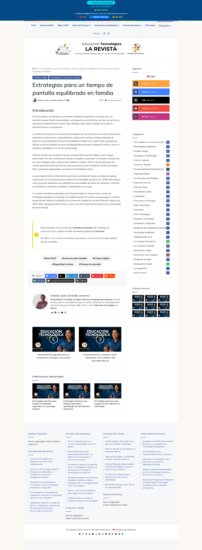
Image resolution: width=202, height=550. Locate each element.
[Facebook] (55, 312)
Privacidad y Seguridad (144, 223)
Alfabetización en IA (143, 237)
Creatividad (139, 196)
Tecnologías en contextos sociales (55, 69)
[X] (58, 312)
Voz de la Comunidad (101, 7)
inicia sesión (57, 238)
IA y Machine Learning (144, 246)
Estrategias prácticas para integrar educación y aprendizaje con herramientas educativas (76, 405)
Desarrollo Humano (142, 183)
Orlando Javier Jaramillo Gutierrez (51, 100)
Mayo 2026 (63, 25)
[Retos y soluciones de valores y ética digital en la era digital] (164, 313)
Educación (139, 210)
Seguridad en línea (64, 264)
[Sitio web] (52, 312)
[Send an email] (68, 100)
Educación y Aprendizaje (145, 155)
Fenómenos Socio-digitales (146, 255)
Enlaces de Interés (131, 25)
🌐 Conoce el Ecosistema (101, 3)
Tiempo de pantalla (90, 264)
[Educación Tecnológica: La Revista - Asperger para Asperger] (101, 49)
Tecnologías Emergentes (145, 241)
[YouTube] (62, 312)
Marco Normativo (142, 205)
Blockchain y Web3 (142, 250)
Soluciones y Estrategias (106, 25)
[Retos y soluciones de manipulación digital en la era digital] (164, 306)
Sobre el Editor (47, 25)
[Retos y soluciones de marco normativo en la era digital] (138, 313)
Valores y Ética (140, 187)
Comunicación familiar (75, 258)
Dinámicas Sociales (142, 259)
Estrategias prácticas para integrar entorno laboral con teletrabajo (107, 404)
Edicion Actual (140, 273)
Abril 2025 (50, 258)
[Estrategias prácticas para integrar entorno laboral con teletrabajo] (107, 390)
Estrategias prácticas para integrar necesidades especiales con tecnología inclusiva (44, 405)
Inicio (33, 25)
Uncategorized (140, 268)
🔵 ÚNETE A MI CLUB (99, 17)
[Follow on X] (66, 100)
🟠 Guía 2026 (117, 17)
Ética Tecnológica (142, 214)
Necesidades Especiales (145, 146)
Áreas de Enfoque (80, 25)
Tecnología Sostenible (144, 232)
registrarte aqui (48, 231)
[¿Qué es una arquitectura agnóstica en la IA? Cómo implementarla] (151, 306)
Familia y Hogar (78, 69)
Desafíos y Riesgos (142, 165)
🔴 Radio (82, 17)
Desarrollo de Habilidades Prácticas (150, 228)
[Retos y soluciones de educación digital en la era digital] (151, 313)
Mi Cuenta (150, 25)
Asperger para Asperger (125, 530)
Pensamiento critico (143, 191)
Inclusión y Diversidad (144, 219)
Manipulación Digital (143, 264)
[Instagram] (65, 312)
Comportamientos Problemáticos (149, 169)
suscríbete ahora (96, 238)
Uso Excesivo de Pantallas (146, 178)
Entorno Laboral (141, 160)
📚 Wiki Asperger (101, 10)
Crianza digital (101, 258)
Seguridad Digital (142, 173)
